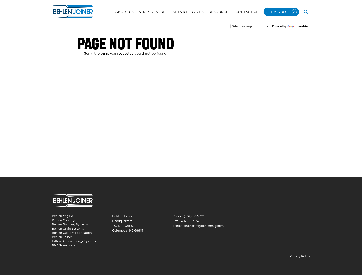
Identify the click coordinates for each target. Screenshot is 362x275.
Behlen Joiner (62, 237)
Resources (219, 11)
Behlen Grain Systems (68, 228)
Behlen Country (63, 220)
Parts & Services (187, 11)
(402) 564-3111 (194, 216)
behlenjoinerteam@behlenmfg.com (198, 226)
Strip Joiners (152, 11)
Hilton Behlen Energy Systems (74, 241)
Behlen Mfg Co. (63, 216)
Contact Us (246, 11)
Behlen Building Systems (70, 224)
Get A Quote (278, 11)
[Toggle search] (306, 12)
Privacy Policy (300, 256)
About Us (124, 11)
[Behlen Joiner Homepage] (73, 11)
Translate (302, 26)
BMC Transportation (66, 245)
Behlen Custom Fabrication (72, 233)
